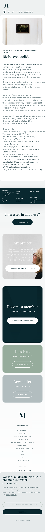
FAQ (22, 457)
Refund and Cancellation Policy (22, 442)
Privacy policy (11, 495)
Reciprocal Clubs (22, 460)
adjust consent (22, 521)
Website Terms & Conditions (22, 448)
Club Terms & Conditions (22, 436)
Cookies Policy (22, 445)
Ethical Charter (22, 439)
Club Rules (22, 433)
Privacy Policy (22, 430)
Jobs (22, 454)
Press (22, 451)
